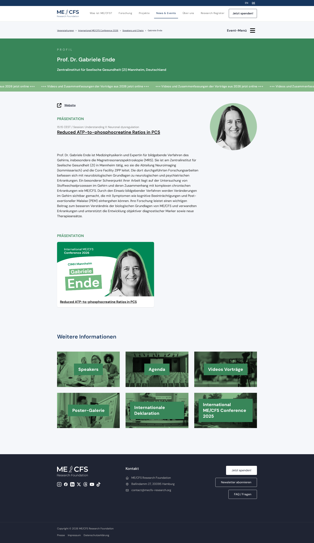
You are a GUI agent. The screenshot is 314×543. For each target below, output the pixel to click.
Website (70, 105)
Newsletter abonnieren (236, 482)
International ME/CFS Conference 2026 (98, 30)
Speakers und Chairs (133, 30)
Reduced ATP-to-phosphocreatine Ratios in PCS (108, 132)
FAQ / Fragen (242, 494)
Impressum (74, 535)
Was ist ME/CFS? (101, 13)
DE (253, 3)
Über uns (188, 13)
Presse (61, 535)
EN (246, 3)
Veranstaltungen (65, 30)
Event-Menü (237, 30)
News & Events (166, 13)
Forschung (125, 13)
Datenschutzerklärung (96, 535)
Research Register (212, 13)
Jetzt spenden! (243, 13)
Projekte (144, 13)
